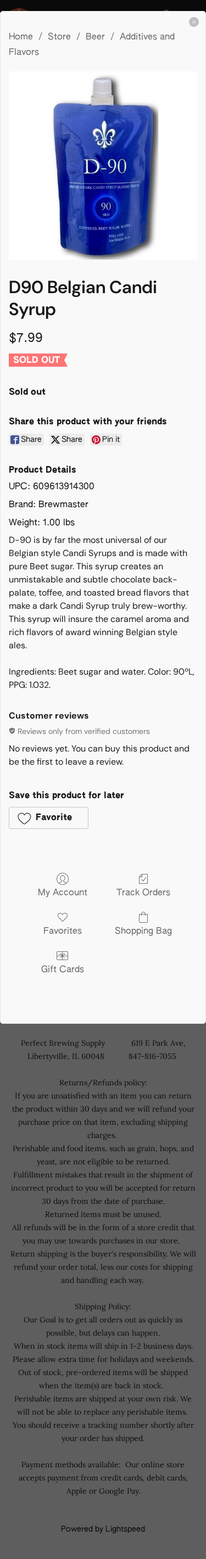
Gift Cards (62, 970)
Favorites (62, 931)
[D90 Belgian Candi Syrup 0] (103, 165)
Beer (95, 37)
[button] (48, 818)
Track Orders (143, 893)
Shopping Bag (143, 931)
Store (59, 37)
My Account (62, 893)
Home (21, 37)
